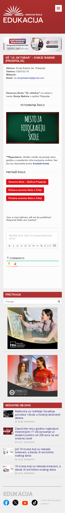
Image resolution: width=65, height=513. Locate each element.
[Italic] (13, 246)
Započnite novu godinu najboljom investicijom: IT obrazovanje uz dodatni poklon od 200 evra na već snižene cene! (37, 433)
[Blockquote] (33, 246)
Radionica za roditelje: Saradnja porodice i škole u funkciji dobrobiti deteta (37, 414)
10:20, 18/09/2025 (25, 473)
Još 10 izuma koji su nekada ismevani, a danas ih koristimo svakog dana (34, 452)
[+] (49, 245)
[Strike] (21, 246)
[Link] (41, 246)
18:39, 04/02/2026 (25, 422)
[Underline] (17, 246)
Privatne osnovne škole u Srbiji (25, 198)
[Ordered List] (25, 246)
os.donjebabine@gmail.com (29, 78)
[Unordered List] (29, 246)
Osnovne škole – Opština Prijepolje (27, 182)
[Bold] (9, 246)
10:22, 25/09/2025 (25, 459)
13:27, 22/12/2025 (25, 442)
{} (45, 245)
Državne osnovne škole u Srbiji (25, 190)
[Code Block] (37, 246)
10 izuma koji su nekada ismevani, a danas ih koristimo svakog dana (38, 467)
